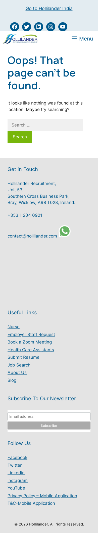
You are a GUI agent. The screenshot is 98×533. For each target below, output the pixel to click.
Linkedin (16, 472)
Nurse (14, 326)
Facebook (17, 457)
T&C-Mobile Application (31, 503)
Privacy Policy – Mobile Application (42, 495)
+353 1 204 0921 (25, 215)
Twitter (15, 465)
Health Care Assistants (31, 349)
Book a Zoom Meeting (30, 342)
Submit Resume (23, 357)
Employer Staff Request (31, 334)
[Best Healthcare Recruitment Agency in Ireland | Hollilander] (20, 38)
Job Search (19, 365)
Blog (12, 380)
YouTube (16, 488)
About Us (17, 372)
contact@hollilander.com (33, 236)
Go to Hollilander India (49, 8)
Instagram (18, 480)
